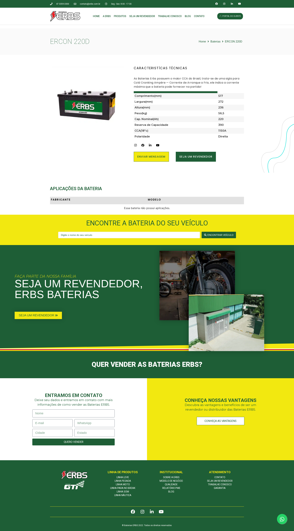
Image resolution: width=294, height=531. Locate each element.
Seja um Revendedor (142, 16)
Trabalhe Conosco (170, 16)
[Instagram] (224, 4)
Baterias (215, 41)
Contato (199, 16)
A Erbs (107, 16)
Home (96, 16)
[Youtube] (239, 4)
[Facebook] (133, 511)
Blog (188, 16)
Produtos (120, 16)
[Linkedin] (232, 4)
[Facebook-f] (216, 4)
